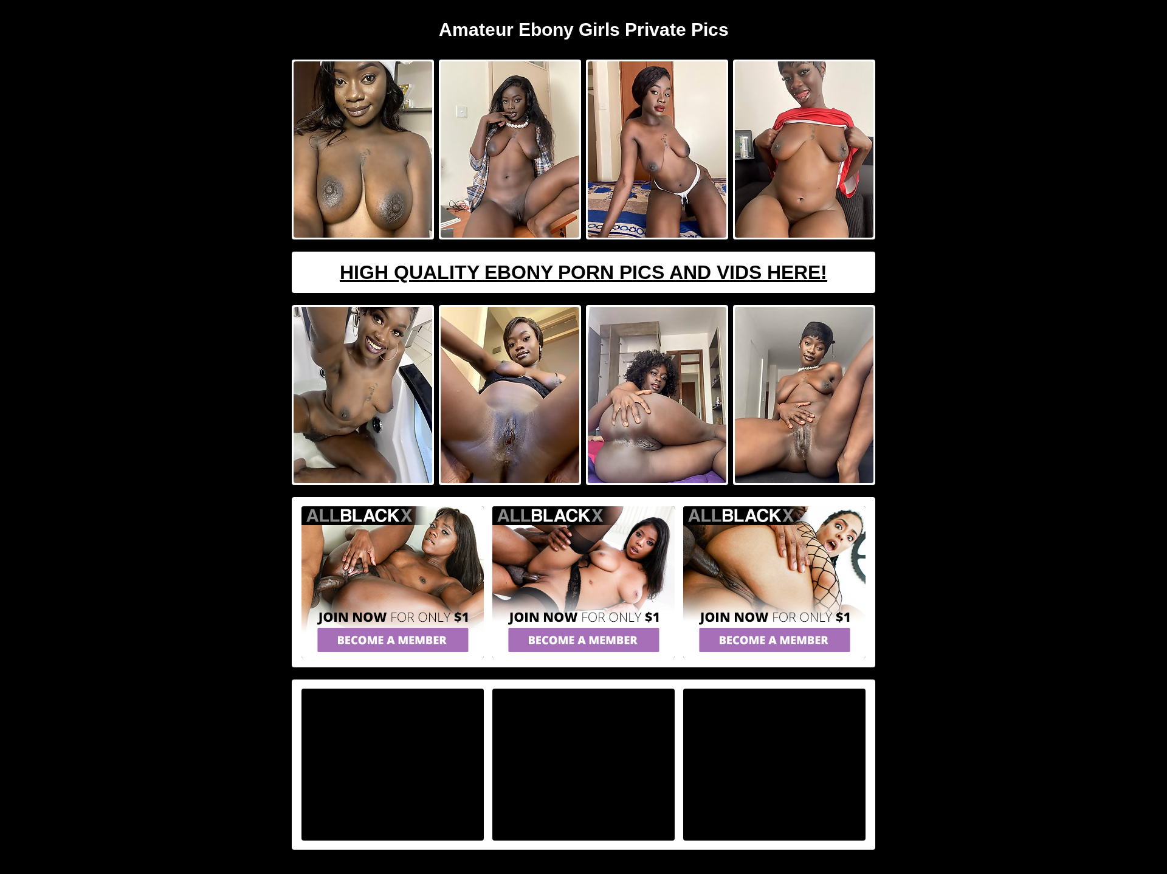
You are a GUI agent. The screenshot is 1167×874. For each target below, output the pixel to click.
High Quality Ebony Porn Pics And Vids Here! (583, 272)
